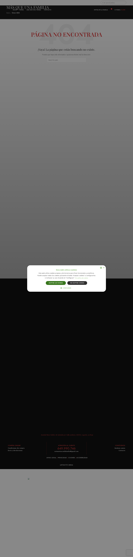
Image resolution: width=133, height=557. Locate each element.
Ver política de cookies (81, 278)
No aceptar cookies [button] (77, 283)
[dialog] (66, 278)
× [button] (103, 267)
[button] (66, 288)
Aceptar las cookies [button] (56, 283)
